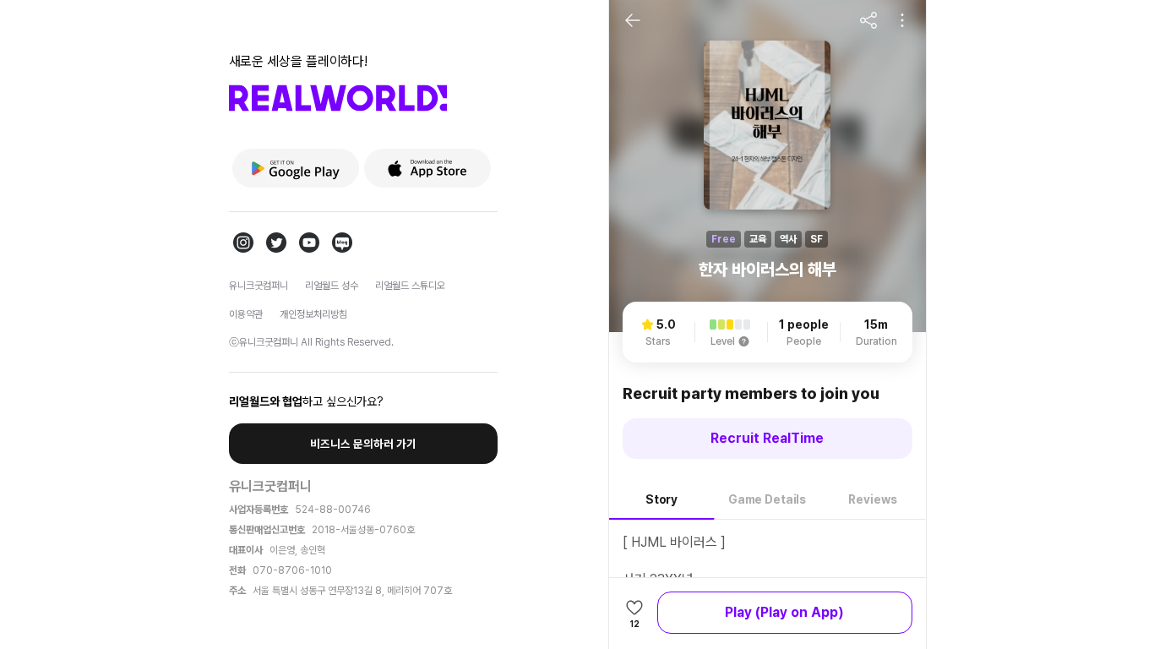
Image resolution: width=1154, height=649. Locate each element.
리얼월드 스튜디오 (410, 286)
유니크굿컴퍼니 (258, 286)
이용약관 (246, 314)
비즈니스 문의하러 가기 (363, 443)
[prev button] (633, 20)
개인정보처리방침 (313, 314)
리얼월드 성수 (331, 286)
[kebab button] (902, 20)
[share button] (868, 20)
